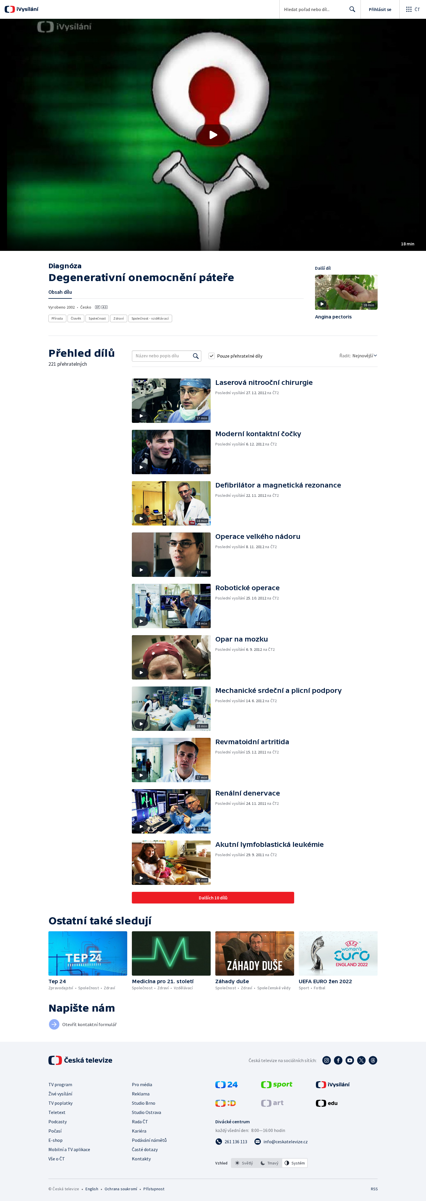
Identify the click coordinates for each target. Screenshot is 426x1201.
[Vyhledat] (196, 356)
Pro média (142, 1084)
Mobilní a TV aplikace (69, 1149)
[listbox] (269, 1163)
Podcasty (57, 1121)
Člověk (76, 318)
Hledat (352, 9)
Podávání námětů (149, 1140)
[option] (244, 1163)
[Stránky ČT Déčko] (225, 1105)
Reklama (141, 1094)
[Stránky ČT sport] (276, 1086)
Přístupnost (153, 1188)
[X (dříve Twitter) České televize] (361, 1060)
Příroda (57, 318)
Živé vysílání (60, 1094)
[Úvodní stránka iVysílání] (27, 9)
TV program (60, 1084)
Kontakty (141, 1159)
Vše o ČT (56, 1159)
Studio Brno (143, 1103)
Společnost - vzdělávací (150, 318)
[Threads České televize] (373, 1060)
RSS (374, 1188)
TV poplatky (60, 1103)
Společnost (97, 318)
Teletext (56, 1112)
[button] (213, 135)
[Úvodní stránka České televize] (80, 1060)
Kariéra (139, 1131)
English (91, 1188)
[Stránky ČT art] (272, 1105)
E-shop (55, 1140)
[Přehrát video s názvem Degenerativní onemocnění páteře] (213, 134)
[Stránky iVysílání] (333, 1086)
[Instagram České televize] (326, 1060)
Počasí (54, 1131)
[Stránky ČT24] (226, 1086)
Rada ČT (140, 1121)
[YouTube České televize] (349, 1060)
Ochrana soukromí (121, 1188)
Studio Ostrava (146, 1112)
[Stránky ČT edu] (326, 1105)
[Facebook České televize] (338, 1060)
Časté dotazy (145, 1149)
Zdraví (118, 318)
